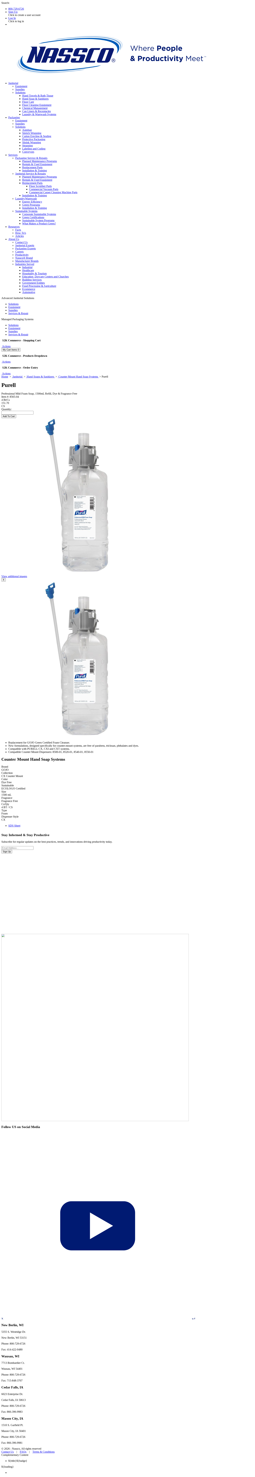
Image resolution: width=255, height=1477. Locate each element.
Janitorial (17, 376)
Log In (12, 18)
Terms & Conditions (43, 1451)
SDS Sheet (14, 825)
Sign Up (13, 11)
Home (4, 376)
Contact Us (7, 1451)
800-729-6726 (16, 8)
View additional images (14, 576)
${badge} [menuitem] (17, 1460)
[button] (6, 346)
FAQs (23, 1451)
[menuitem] (131, 1472)
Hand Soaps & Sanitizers (40, 376)
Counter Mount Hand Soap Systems (78, 376)
